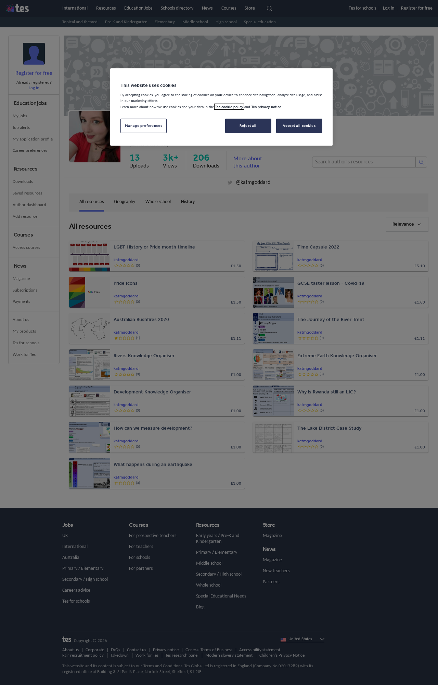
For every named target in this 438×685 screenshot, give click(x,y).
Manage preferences (143, 125)
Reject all (248, 125)
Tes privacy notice (266, 106)
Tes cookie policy (229, 106)
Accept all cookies (299, 125)
